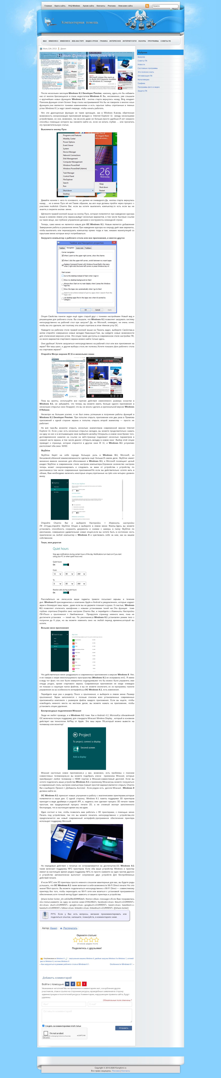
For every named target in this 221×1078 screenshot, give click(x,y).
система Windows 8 (61, 961)
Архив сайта (88, 6)
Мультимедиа (143, 79)
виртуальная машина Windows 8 (81, 958)
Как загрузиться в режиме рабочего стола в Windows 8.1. (65, 964)
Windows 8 (53, 41)
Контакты (101, 6)
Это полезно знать (146, 72)
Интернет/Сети (130, 41)
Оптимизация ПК (145, 75)
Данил (53, 928)
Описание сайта (125, 6)
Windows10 (65, 41)
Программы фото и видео (149, 87)
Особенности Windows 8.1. (121, 964)
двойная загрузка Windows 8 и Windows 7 (110, 958)
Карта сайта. (60, 6)
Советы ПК (166, 41)
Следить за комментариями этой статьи (63, 1026)
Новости (141, 64)
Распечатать (70, 928)
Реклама (112, 6)
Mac (45, 41)
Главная (48, 6)
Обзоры (142, 41)
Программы (153, 41)
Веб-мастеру (78, 41)
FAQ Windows (74, 6)
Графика (104, 41)
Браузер (141, 56)
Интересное (115, 41)
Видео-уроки (92, 41)
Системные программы (148, 68)
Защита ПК (142, 90)
